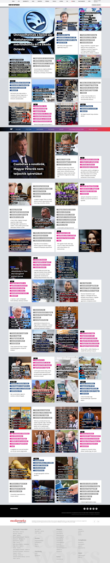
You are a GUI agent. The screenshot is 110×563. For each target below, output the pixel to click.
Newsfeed (40, 1)
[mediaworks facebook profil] (94, 521)
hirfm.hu (80, 557)
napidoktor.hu (59, 540)
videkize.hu (59, 549)
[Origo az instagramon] (90, 509)
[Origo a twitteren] (87, 509)
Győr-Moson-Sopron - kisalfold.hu (21, 544)
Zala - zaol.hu (38, 533)
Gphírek (61, 1)
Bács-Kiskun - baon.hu (18, 531)
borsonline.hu (59, 559)
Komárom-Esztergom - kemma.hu (21, 551)
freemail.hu (81, 542)
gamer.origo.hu (60, 537)
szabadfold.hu (38, 542)
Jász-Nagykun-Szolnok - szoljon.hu (21, 549)
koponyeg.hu (81, 544)
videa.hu (80, 546)
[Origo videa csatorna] (93, 509)
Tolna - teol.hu (16, 558)
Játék (89, 1)
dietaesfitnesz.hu (60, 546)
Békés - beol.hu (17, 535)
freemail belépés (96, 5)
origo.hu (37, 546)
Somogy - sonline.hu (18, 554)
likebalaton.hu (59, 538)
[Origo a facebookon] (84, 509)
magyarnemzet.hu (39, 540)
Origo (13, 1)
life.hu (79, 533)
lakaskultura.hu (60, 535)
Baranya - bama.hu (17, 533)
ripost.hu (80, 529)
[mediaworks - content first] (18, 521)
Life (19, 1)
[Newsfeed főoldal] (14, 509)
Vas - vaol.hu (38, 529)
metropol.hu (81, 531)
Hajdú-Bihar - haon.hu (18, 546)
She (67, 1)
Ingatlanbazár (81, 1)
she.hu (79, 534)
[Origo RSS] (96, 509)
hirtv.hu (36, 544)
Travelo (54, 1)
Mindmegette (26, 1)
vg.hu (36, 553)
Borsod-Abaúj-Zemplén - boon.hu (21, 537)
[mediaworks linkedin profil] (98, 521)
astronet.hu (59, 531)
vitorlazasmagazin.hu (61, 547)
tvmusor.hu (59, 551)
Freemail (47, 1)
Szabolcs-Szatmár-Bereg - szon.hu (21, 556)
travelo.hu (58, 544)
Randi (73, 1)
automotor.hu (59, 533)
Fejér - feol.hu (16, 542)
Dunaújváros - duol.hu (18, 540)
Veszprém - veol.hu (39, 531)
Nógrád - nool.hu (17, 553)
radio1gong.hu (81, 555)
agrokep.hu (37, 555)
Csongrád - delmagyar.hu (19, 538)
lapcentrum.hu (81, 547)
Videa (33, 1)
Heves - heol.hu (17, 547)
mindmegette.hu (60, 542)
